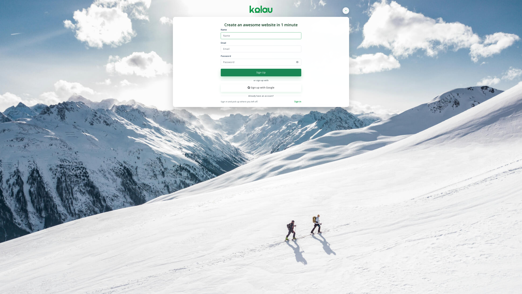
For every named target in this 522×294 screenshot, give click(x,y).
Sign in (297, 101)
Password (226, 56)
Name (224, 29)
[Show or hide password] (297, 62)
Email (223, 42)
